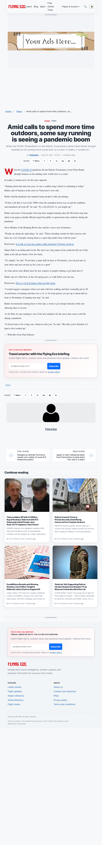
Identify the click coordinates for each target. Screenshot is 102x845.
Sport (43, 6)
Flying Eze (34, 155)
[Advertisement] (51, 87)
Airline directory (15, 700)
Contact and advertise (65, 691)
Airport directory (16, 696)
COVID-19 (26, 169)
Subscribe (54, 366)
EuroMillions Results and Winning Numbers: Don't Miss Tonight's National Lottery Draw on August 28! (23, 587)
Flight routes (14, 704)
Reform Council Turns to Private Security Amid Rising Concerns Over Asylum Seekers (70, 519)
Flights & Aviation (70, 6)
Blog (36, 6)
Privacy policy (60, 700)
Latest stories (14, 687)
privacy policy (54, 372)
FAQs (56, 696)
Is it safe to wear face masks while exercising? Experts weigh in (45, 243)
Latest (28, 6)
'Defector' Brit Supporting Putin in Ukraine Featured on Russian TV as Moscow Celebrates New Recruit (71, 587)
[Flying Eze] (16, 6)
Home (8, 111)
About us (58, 687)
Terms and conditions (64, 704)
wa (63, 161)
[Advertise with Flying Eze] (51, 40)
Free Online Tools (51, 6)
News (19, 111)
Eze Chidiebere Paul (16, 539)
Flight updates (15, 691)
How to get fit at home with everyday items (35, 282)
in (56, 161)
